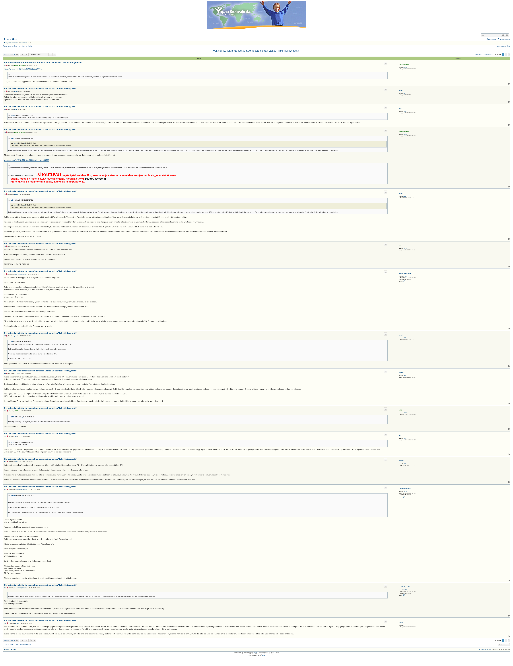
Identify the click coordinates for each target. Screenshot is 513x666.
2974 (405, 67)
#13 (5, 489)
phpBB (255, 652)
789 (404, 111)
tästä (263, 655)
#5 (5, 194)
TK (400, 245)
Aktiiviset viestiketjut (25, 46)
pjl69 (400, 108)
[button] (509, 54)
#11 (5, 436)
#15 (5, 623)
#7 (5, 274)
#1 (5, 65)
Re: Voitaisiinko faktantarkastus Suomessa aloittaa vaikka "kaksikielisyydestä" (40, 88)
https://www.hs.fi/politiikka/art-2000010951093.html (23, 69)
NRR (400, 410)
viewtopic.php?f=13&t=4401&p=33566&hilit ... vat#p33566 (26, 160)
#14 (5, 587)
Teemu (401, 622)
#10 (5, 411)
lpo (400, 435)
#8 (5, 336)
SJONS (401, 372)
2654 (405, 248)
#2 (5, 91)
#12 (5, 461)
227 (404, 438)
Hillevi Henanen (404, 64)
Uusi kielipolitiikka (405, 273)
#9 (5, 373)
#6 (5, 246)
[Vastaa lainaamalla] (385, 63)
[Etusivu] (256, 15)
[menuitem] (14, 39)
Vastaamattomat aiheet (10, 46)
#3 (5, 109)
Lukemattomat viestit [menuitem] (503, 46)
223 (404, 93)
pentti (401, 90)
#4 (5, 132)
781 (404, 375)
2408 (405, 276)
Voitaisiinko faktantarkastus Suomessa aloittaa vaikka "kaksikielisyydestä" (256, 50)
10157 (405, 413)
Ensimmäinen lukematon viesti (483, 54)
